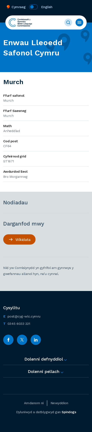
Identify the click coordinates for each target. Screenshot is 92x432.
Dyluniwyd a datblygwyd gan (46, 412)
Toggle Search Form (68, 22)
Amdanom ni (34, 403)
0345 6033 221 (16, 323)
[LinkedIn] (36, 340)
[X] (22, 340)
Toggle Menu (79, 22)
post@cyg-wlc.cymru (21, 316)
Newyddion (59, 403)
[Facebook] (8, 340)
